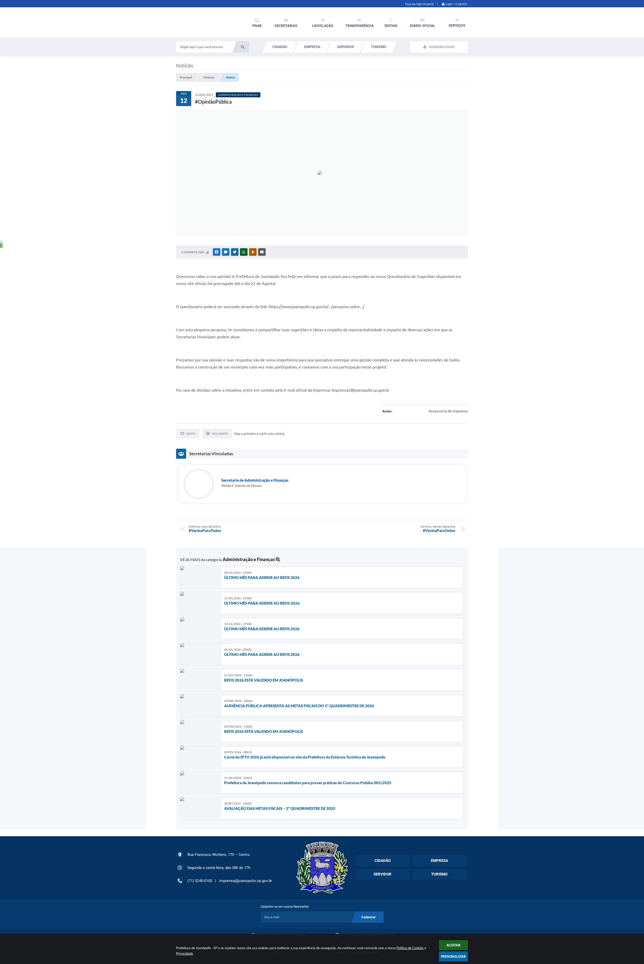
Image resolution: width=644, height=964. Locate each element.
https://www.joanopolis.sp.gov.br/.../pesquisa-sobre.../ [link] (316, 306)
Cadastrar (368, 917)
